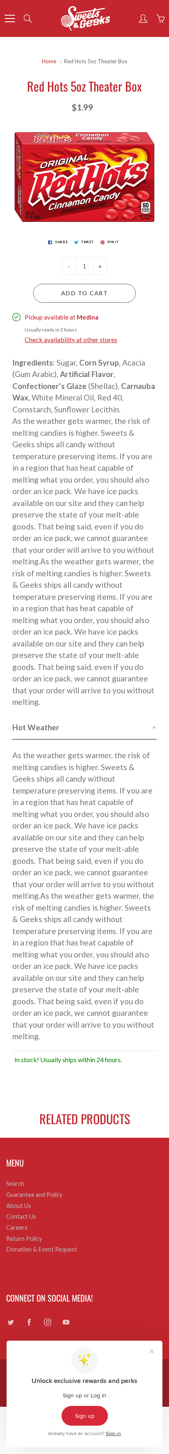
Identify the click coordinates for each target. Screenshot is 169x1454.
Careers (16, 1227)
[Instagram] (47, 1322)
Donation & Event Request (41, 1249)
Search (15, 1183)
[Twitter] (10, 1322)
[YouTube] (66, 1322)
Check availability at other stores (71, 339)
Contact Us (21, 1216)
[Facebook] (29, 1322)
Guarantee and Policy (34, 1194)
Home (49, 61)
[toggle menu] (9, 18)
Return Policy (24, 1238)
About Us (18, 1205)
